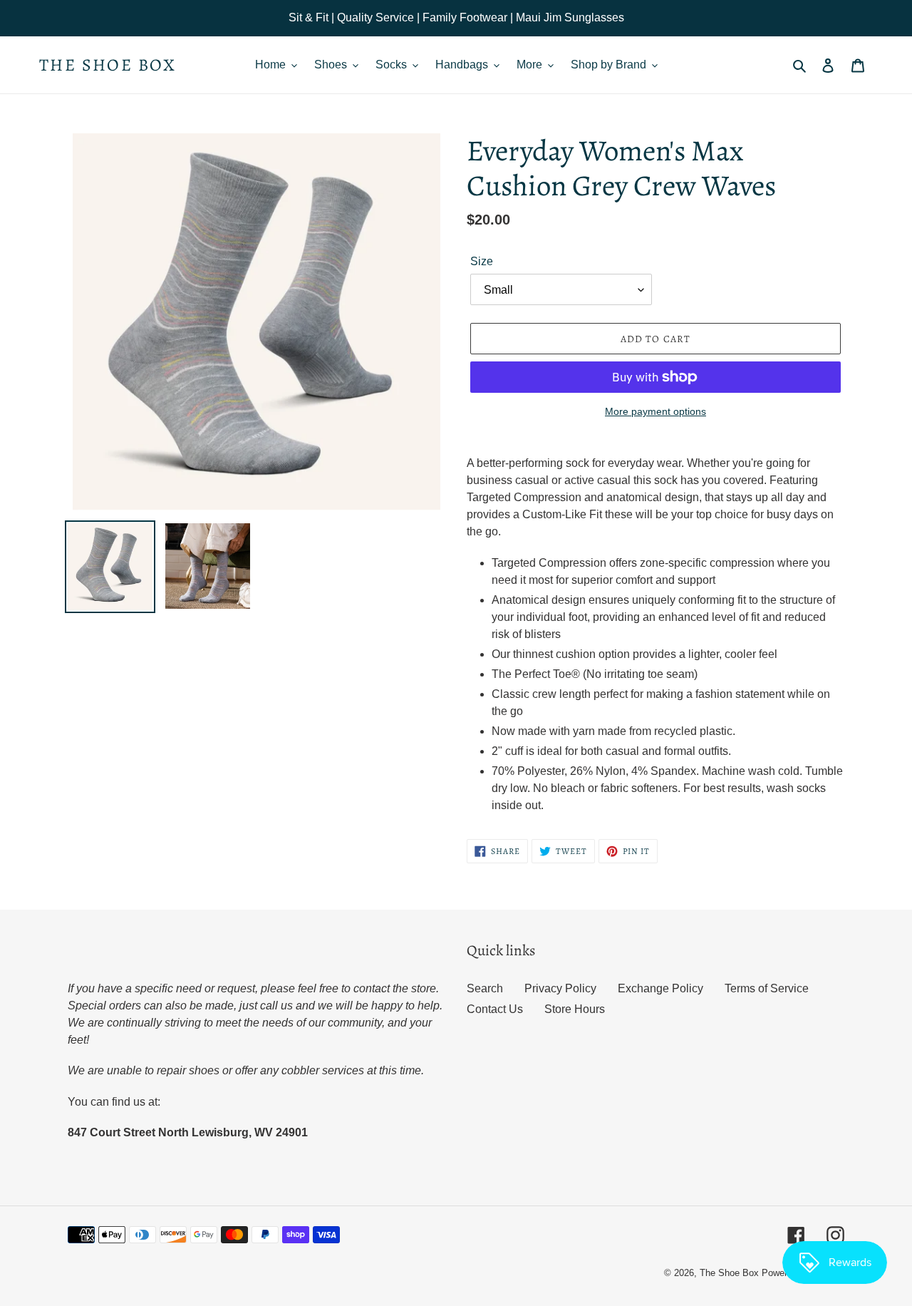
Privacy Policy (560, 988)
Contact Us (495, 1009)
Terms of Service (767, 988)
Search (485, 988)
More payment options (655, 411)
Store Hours (574, 1009)
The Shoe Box (108, 65)
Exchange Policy (660, 988)
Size (481, 261)
